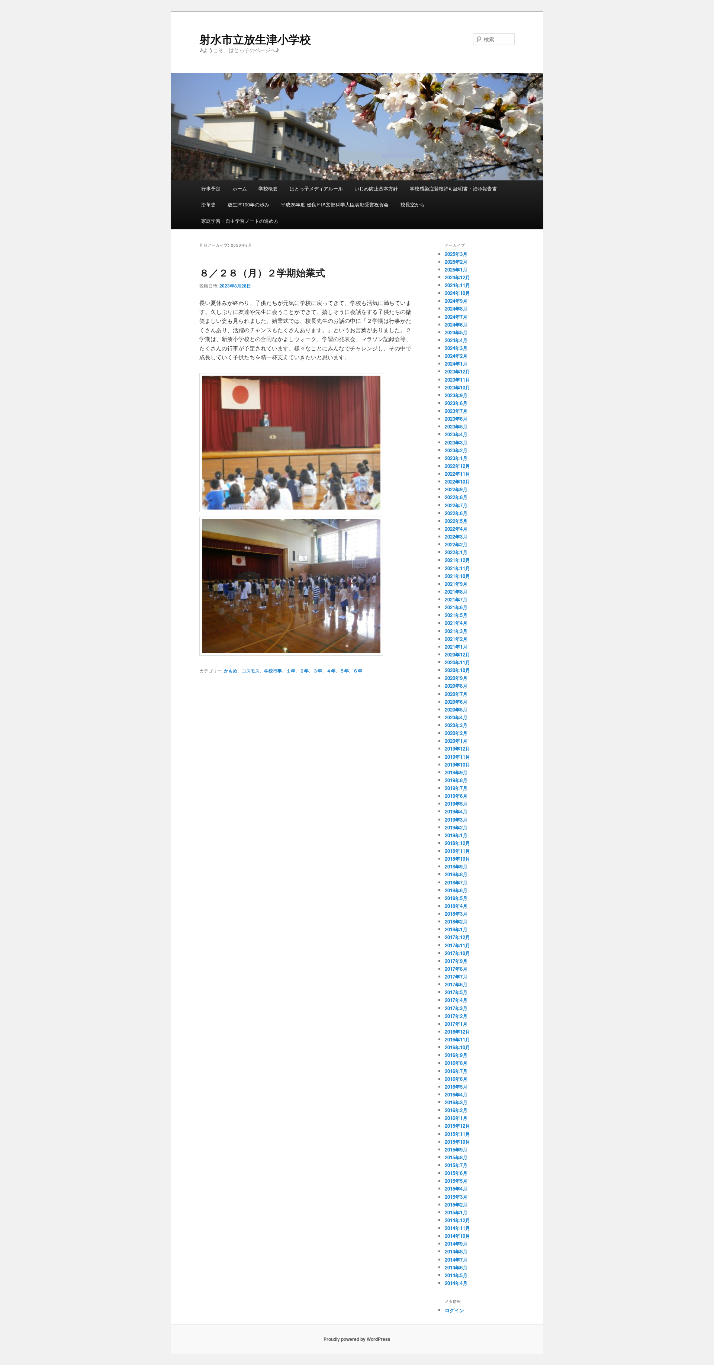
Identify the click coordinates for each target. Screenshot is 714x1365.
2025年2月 (456, 261)
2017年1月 (456, 1023)
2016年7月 (456, 1071)
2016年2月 (456, 1110)
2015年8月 (456, 1157)
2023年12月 (457, 371)
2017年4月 (456, 999)
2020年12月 (457, 654)
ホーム (239, 188)
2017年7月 (456, 976)
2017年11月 (457, 945)
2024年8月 (456, 308)
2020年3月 (456, 725)
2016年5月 (456, 1086)
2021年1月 (456, 646)
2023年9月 (456, 395)
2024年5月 (456, 332)
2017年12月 (457, 937)
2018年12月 (457, 843)
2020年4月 (456, 717)
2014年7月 (456, 1259)
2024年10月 (457, 292)
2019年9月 (456, 772)
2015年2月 (456, 1204)
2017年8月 (456, 968)
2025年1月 (456, 269)
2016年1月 (456, 1117)
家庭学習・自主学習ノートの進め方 (240, 220)
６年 (357, 670)
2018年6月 (456, 890)
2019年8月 (456, 780)
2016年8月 (456, 1062)
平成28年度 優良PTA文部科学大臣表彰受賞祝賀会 (335, 204)
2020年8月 (456, 685)
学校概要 (268, 188)
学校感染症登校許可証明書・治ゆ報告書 (453, 188)
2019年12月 (457, 748)
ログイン (454, 1310)
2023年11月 (457, 379)
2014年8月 (456, 1251)
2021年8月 (456, 591)
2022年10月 (457, 481)
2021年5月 (456, 615)
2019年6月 (456, 795)
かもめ (230, 670)
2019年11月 (457, 756)
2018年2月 (456, 921)
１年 (290, 670)
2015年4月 (456, 1188)
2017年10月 (457, 953)
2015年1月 (456, 1212)
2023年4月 (456, 434)
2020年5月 (456, 709)
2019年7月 (456, 787)
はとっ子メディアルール (316, 188)
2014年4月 (456, 1283)
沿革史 (208, 204)
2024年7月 (456, 316)
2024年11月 (457, 285)
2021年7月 (456, 599)
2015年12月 (457, 1125)
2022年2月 (456, 544)
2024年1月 (456, 363)
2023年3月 (456, 442)
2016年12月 (457, 1031)
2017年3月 (456, 1008)
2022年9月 (456, 489)
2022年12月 (457, 465)
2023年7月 (456, 410)
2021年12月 (457, 559)
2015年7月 (456, 1165)
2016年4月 (456, 1094)
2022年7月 (456, 505)
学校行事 (273, 670)
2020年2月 (456, 732)
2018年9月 (456, 866)
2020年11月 (457, 662)
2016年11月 (457, 1039)
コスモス (251, 670)
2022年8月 (456, 497)
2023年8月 (456, 403)
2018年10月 (457, 858)
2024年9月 (456, 300)
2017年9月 (456, 960)
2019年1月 (456, 835)
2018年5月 (456, 898)
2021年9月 (456, 583)
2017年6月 (456, 984)
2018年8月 (456, 874)
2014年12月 (457, 1220)
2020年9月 (456, 677)
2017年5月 (456, 992)
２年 (304, 670)
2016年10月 (457, 1047)
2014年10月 (457, 1235)
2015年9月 (456, 1149)
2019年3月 (456, 819)
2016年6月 (456, 1078)
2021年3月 (456, 631)
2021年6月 (456, 607)
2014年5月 (456, 1275)
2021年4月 (456, 622)
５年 (344, 670)
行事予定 (211, 188)
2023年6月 (456, 418)
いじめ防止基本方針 (376, 188)
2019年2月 (456, 827)
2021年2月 (456, 638)
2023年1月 (456, 458)
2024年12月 (457, 277)
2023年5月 (456, 426)
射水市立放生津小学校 (255, 39)
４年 (331, 670)
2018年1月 (456, 929)
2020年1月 (456, 740)
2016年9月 (456, 1055)
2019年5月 (456, 803)
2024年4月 (456, 340)
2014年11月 (457, 1227)
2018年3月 (456, 913)
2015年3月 (456, 1196)
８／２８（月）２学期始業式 (262, 272)
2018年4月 (456, 905)
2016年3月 (456, 1102)
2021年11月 (457, 568)
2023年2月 (456, 450)
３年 (317, 670)
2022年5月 (456, 520)
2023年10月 (457, 387)
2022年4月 (456, 528)
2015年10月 (457, 1141)
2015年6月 (456, 1172)
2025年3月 (456, 253)
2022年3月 (456, 536)
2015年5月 (456, 1180)
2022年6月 (456, 513)
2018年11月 (457, 850)
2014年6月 (456, 1267)
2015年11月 (457, 1133)
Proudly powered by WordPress (357, 1339)
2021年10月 (457, 575)
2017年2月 (456, 1015)
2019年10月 (457, 764)
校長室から (413, 204)
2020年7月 (456, 693)
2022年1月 (456, 552)
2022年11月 (457, 473)
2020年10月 (457, 670)
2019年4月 (456, 811)
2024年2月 (456, 355)
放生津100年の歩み (248, 204)
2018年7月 (456, 882)
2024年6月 (456, 324)
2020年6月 (456, 701)
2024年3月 (456, 347)
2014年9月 (456, 1243)
